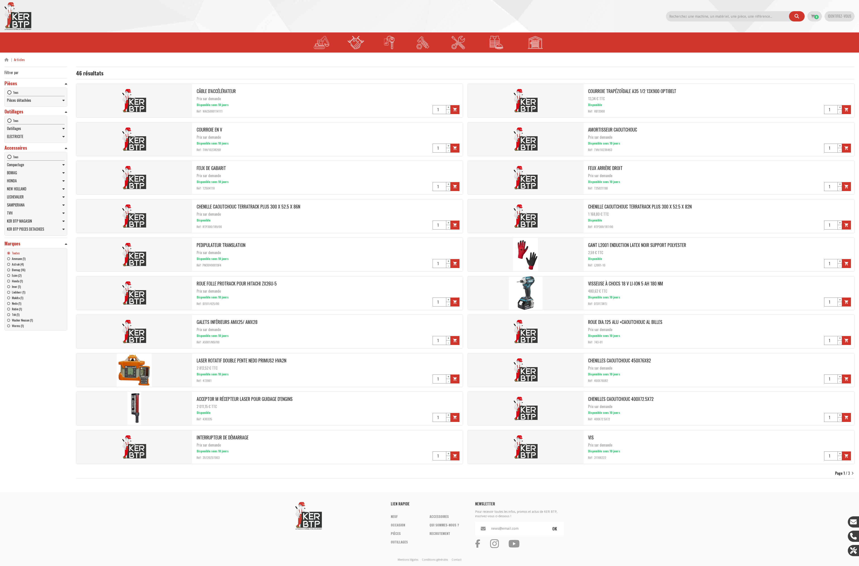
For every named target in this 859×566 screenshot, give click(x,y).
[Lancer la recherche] (797, 16)
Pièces (396, 533)
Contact (456, 559)
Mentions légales (408, 559)
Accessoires (439, 516)
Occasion (398, 524)
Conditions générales (435, 559)
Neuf (394, 516)
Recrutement (440, 533)
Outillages (399, 541)
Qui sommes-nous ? (444, 524)
